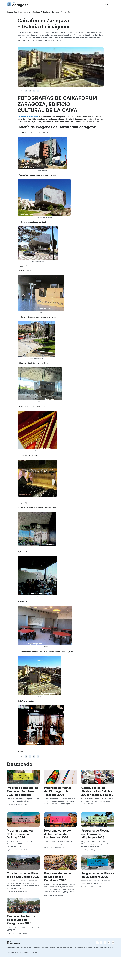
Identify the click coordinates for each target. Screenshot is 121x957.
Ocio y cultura (24, 12)
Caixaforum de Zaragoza (28, 117)
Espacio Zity (12, 12)
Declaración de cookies (25, 952)
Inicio (106, 5)
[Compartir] (38, 91)
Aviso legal (35, 952)
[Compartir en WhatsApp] (34, 91)
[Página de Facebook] (97, 942)
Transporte (65, 12)
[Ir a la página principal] (17, 4)
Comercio (55, 12)
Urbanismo (45, 12)
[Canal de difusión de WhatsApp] (113, 942)
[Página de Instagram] (105, 942)
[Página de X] (101, 942)
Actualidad (35, 12)
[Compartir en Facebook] (26, 91)
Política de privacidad (12, 952)
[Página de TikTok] (109, 942)
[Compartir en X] (30, 91)
